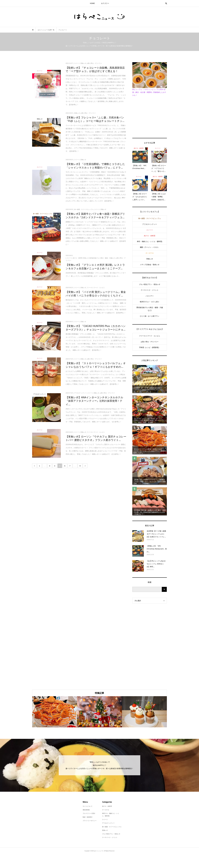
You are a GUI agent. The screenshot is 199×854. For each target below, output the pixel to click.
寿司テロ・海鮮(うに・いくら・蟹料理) (110, 815)
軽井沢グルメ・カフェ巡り (149, 302)
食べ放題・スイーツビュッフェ (149, 218)
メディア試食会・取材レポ (149, 265)
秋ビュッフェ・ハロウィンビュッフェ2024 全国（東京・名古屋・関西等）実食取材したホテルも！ (149, 92)
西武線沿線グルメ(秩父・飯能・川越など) (149, 309)
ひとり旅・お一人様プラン (149, 316)
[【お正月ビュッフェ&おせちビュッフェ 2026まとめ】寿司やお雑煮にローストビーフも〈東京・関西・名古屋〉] (149, 409)
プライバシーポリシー (90, 820)
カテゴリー (105, 3)
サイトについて (87, 806)
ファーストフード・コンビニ (149, 336)
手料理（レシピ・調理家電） (149, 347)
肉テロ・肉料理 (149, 236)
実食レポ (149, 259)
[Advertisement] (149, 116)
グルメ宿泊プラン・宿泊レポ (149, 284)
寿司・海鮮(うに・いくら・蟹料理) (149, 241)
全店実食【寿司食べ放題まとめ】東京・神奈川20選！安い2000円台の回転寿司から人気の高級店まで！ (149, 512)
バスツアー (150, 296)
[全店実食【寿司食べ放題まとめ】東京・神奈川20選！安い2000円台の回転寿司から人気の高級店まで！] (149, 501)
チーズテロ (150, 253)
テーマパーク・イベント (149, 290)
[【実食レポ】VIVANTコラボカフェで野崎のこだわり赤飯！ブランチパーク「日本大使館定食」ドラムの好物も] (149, 470)
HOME (92, 3)
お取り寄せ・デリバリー (149, 342)
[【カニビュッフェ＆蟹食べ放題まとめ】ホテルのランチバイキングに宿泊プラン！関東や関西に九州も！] (149, 440)
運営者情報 (86, 810)
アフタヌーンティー (149, 224)
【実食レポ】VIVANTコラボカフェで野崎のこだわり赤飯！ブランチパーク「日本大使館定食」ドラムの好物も (149, 481)
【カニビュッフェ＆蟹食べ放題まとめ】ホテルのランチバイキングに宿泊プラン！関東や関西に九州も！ (149, 451)
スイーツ (149, 230)
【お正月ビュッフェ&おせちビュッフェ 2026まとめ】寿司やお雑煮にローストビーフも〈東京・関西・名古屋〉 (149, 420)
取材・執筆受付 (87, 817)
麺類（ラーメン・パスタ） (149, 247)
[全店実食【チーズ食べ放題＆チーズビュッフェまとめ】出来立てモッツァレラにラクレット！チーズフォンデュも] (149, 378)
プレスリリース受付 (89, 813)
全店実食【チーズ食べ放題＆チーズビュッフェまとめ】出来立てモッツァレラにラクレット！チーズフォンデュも (149, 390)
